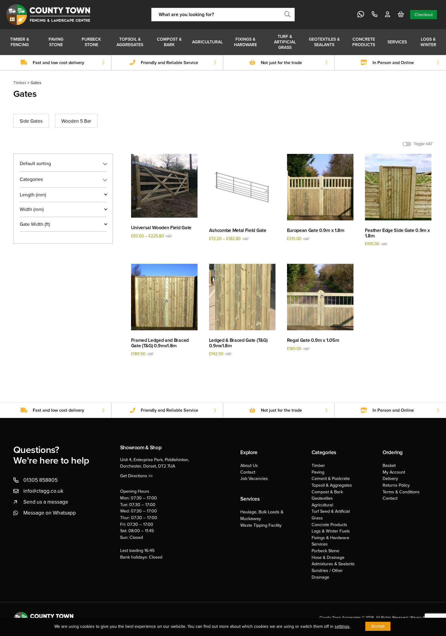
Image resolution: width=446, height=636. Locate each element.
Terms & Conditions (401, 491)
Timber (19, 82)
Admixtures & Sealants (333, 563)
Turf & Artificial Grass (285, 41)
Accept (377, 626)
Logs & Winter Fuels (331, 531)
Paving (318, 472)
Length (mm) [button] (33, 194)
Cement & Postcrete (331, 478)
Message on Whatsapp (49, 512)
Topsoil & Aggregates (130, 42)
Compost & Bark (169, 42)
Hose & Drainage (328, 557)
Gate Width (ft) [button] (35, 224)
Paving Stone (56, 42)
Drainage (320, 577)
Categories (31, 179)
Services (397, 42)
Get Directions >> (136, 475)
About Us (249, 465)
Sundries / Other (327, 570)
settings (342, 626)
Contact (247, 472)
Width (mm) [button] (32, 209)
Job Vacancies (254, 478)
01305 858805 (40, 480)
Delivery (390, 478)
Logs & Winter (428, 42)
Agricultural (207, 42)
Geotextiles (322, 498)
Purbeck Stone (91, 42)
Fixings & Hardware (245, 42)
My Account (394, 472)
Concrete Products (363, 42)
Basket (389, 465)
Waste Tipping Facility (261, 525)
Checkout (423, 14)
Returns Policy (396, 485)
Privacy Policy (422, 617)
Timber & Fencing (19, 42)
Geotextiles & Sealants (324, 42)
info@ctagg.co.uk (43, 491)
